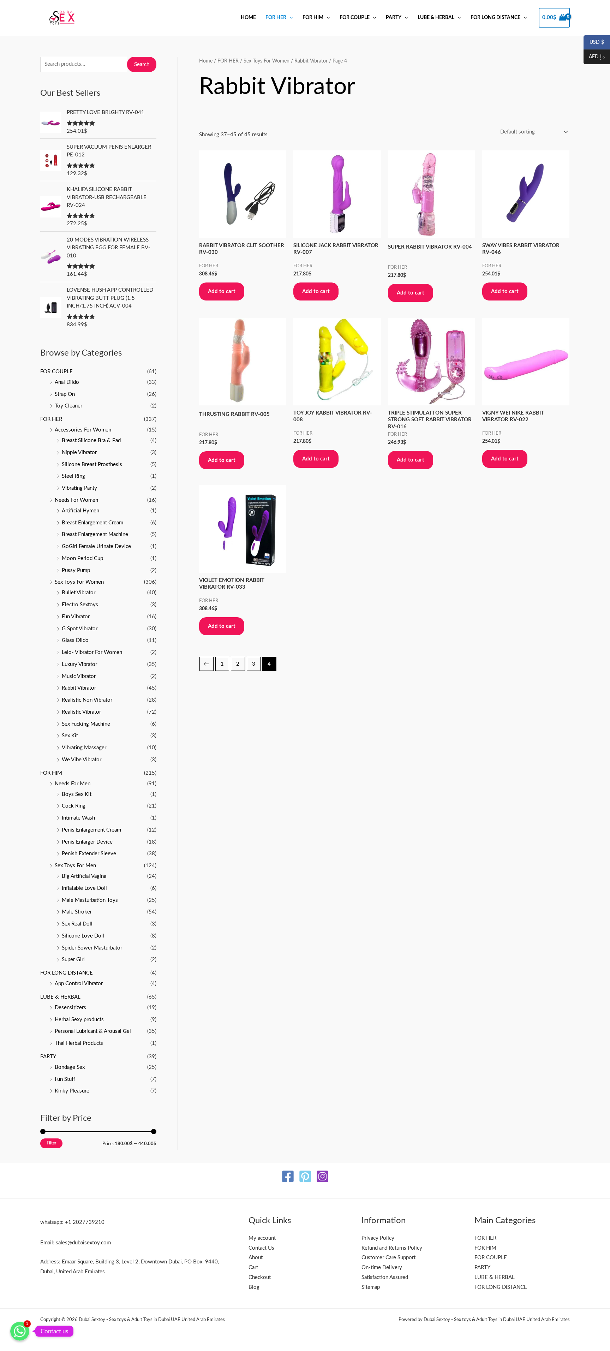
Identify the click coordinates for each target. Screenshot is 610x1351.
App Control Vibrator (79, 983)
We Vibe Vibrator (81, 759)
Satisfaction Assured (384, 1277)
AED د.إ (594, 57)
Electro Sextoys (80, 604)
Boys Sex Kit (76, 794)
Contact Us (261, 1248)
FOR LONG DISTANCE (495, 17)
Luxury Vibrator (79, 664)
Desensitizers (70, 1007)
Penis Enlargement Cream (91, 830)
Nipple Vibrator (79, 452)
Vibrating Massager (84, 747)
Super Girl (73, 959)
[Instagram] (322, 1176)
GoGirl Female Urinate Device (96, 546)
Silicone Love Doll (83, 936)
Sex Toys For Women (79, 582)
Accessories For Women (83, 430)
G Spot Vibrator (79, 628)
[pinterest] (305, 1176)
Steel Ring (73, 476)
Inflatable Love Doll (84, 888)
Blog (254, 1287)
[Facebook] (287, 1176)
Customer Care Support (388, 1257)
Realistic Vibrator (81, 712)
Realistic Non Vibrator (87, 700)
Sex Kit (70, 735)
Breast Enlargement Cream (92, 522)
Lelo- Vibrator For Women (92, 652)
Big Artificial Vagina (84, 876)
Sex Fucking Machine (86, 724)
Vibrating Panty (79, 488)
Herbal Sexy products (79, 1019)
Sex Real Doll (77, 924)
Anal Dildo (67, 382)
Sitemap (370, 1287)
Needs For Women (76, 500)
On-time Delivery (381, 1267)
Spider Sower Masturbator (92, 948)
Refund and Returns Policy (391, 1248)
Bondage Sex (70, 1067)
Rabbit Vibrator (79, 688)
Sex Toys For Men (75, 865)
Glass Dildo (75, 640)
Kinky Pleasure (72, 1091)
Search (141, 64)
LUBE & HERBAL (436, 17)
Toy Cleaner (68, 406)
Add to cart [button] (221, 291)
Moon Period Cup (82, 558)
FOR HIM (313, 17)
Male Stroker (77, 912)
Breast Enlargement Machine (95, 534)
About (256, 1257)
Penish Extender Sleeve (89, 853)
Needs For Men (72, 783)
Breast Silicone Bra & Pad (91, 440)
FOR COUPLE (355, 17)
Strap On (65, 394)
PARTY (393, 17)
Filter (51, 1143)
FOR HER (275, 17)
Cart (253, 1267)
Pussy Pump (76, 570)
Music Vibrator (79, 676)
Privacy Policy (377, 1238)
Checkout (260, 1277)
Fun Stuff (65, 1079)
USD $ (594, 43)
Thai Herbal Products (79, 1043)
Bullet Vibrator (78, 592)
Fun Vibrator (76, 616)
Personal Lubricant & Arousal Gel (93, 1031)
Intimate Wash (78, 818)
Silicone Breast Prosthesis (92, 464)
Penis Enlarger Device (87, 842)
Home (248, 17)
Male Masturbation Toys (90, 900)
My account (262, 1238)
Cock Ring (73, 806)
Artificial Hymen (80, 510)
